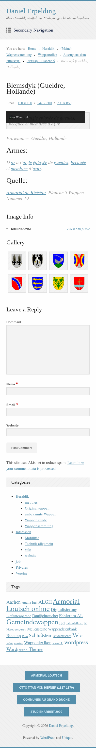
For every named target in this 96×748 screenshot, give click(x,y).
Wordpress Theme (24, 649)
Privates (22, 567)
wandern (18, 643)
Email (12, 405)
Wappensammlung (39, 525)
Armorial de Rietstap (26, 192)
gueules (61, 162)
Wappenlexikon (37, 643)
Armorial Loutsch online (43, 604)
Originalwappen (37, 508)
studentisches (62, 635)
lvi (85, 623)
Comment (13, 322)
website (30, 555)
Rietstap (13, 635)
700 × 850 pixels (78, 228)
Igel (62, 622)
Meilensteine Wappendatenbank (52, 629)
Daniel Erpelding (31, 11)
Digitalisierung (64, 609)
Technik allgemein (39, 543)
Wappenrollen (47, 54)
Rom (25, 636)
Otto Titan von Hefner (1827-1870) (46, 687)
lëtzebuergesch (16, 629)
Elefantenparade (18, 615)
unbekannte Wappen (40, 513)
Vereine (22, 573)
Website (12, 425)
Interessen (23, 531)
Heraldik (48, 48)
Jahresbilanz (74, 623)
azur (37, 168)
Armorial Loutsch (46, 675)
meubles (31, 502)
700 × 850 (64, 103)
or (13, 162)
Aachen (13, 602)
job (18, 561)
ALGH (45, 601)
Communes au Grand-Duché (46, 699)
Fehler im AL (71, 615)
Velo (77, 635)
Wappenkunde (36, 519)
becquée (78, 162)
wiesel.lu (57, 643)
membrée (19, 168)
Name (12, 384)
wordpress (76, 642)
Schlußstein (40, 635)
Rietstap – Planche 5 (41, 60)
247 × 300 (44, 103)
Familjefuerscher (45, 615)
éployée (40, 162)
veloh (9, 643)
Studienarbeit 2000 (46, 712)
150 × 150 (25, 103)
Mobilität (32, 537)
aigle (27, 162)
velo (28, 549)
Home (32, 48)
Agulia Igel (29, 602)
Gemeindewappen (32, 621)
